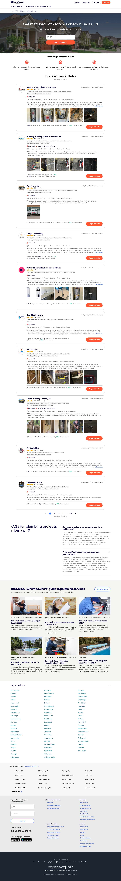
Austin (80, 712)
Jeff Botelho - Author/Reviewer (22, 617)
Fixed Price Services (53, 808)
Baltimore (47, 697)
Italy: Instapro (60, 862)
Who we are (84, 829)
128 (71, 513)
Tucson (13, 697)
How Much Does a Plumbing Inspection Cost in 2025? (56, 662)
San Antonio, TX (90, 784)
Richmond (81, 738)
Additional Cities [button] (15, 792)
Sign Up (106, 2)
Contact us (83, 841)
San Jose (14, 722)
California (55, 867)
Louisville (47, 690)
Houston (81, 725)
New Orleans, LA (68, 779)
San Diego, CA (20, 788)
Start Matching (60, 42)
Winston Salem (49, 744)
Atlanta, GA (19, 771)
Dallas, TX (88, 771)
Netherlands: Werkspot (72, 862)
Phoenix (13, 693)
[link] (60, 90)
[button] (33, 115)
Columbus (48, 754)
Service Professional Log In (55, 826)
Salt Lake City (83, 732)
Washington (15, 732)
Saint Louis (48, 719)
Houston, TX (42, 775)
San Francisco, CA (44, 788)
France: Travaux (38, 862)
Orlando (13, 744)
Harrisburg (82, 693)
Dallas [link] (22, 11)
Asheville (47, 732)
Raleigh (47, 741)
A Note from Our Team (87, 817)
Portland (81, 690)
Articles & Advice (45, 6)
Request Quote (94, 127)
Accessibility (69, 867)
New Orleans (49, 693)
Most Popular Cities (16, 766)
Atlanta (13, 751)
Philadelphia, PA (20, 784)
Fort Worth (82, 722)
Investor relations (85, 838)
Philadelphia (82, 697)
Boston (46, 700)
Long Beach (15, 703)
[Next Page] (75, 513)
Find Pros (50, 802)
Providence (82, 703)
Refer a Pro (83, 811)
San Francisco (16, 719)
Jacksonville (15, 738)
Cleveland (48, 751)
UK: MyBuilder (84, 862)
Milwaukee (82, 751)
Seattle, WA (66, 788)
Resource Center (85, 808)
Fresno (13, 700)
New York (47, 728)
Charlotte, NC (43, 771)
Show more (99, 106)
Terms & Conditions (71, 870)
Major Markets (17, 685)
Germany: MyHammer (50, 862)
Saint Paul (47, 712)
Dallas (80, 716)
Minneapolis (48, 709)
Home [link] (12, 11)
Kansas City (48, 716)
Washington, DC (90, 788)
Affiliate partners (85, 846)
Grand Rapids (49, 706)
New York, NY (90, 779)
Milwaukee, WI (20, 779)
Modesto (14, 709)
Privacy (50, 867)
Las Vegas (48, 722)
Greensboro (48, 738)
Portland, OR (42, 784)
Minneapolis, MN (44, 779)
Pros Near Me (84, 814)
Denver (13, 725)
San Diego (14, 716)
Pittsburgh (82, 700)
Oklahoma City (49, 757)
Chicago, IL (66, 771)
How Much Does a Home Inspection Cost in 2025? (59, 623)
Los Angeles (15, 706)
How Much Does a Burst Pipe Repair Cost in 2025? (25, 622)
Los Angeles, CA (67, 775)
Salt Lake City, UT (68, 784)
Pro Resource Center (53, 832)
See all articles (102, 589)
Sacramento (15, 712)
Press (82, 835)
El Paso (80, 719)
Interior (13, 6)
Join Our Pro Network (54, 829)
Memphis (81, 706)
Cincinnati (48, 748)
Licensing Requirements (87, 819)
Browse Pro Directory (53, 805)
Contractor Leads (52, 835)
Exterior (19, 6)
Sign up (22, 821)
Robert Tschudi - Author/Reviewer (56, 617)
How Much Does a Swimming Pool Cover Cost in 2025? (93, 662)
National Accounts (53, 838)
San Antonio (82, 728)
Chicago (14, 754)
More (37, 6)
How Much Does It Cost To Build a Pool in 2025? (25, 663)
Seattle (80, 744)
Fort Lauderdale (16, 735)
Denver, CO (19, 775)
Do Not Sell (62, 867)
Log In (96, 2)
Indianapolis (15, 757)
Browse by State (31, 766)
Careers (82, 832)
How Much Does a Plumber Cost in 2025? (93, 622)
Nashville (81, 709)
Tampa (13, 748)
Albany (46, 725)
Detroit (46, 703)
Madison (81, 748)
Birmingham (15, 690)
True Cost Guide (85, 805)
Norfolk (80, 735)
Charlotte (47, 735)
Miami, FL (88, 775)
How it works (84, 826)
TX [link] (17, 11)
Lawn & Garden (29, 6)
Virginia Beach (83, 741)
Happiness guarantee (87, 843)
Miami (13, 741)
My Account (84, 802)
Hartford (14, 728)
